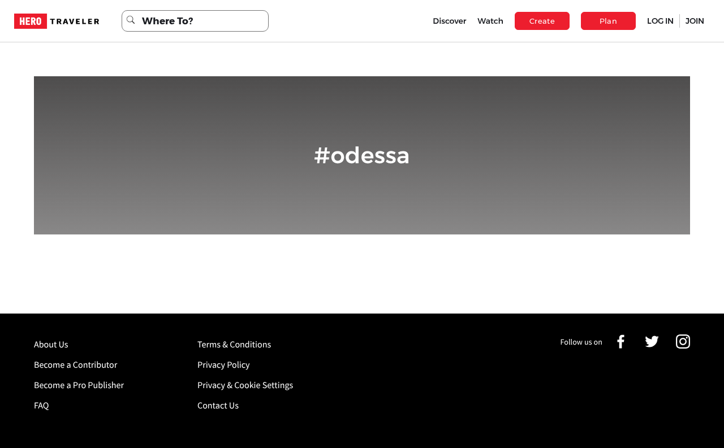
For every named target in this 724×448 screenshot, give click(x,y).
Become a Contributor (75, 365)
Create (542, 20)
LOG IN (660, 21)
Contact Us (218, 405)
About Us (51, 344)
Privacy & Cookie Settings (245, 385)
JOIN (695, 21)
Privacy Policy (223, 365)
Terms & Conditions (234, 344)
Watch (490, 21)
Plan (609, 20)
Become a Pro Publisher (79, 385)
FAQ (41, 405)
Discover (449, 21)
